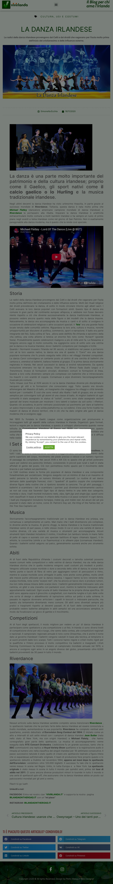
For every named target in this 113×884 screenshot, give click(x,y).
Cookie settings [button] (33, 447)
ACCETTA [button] (49, 447)
